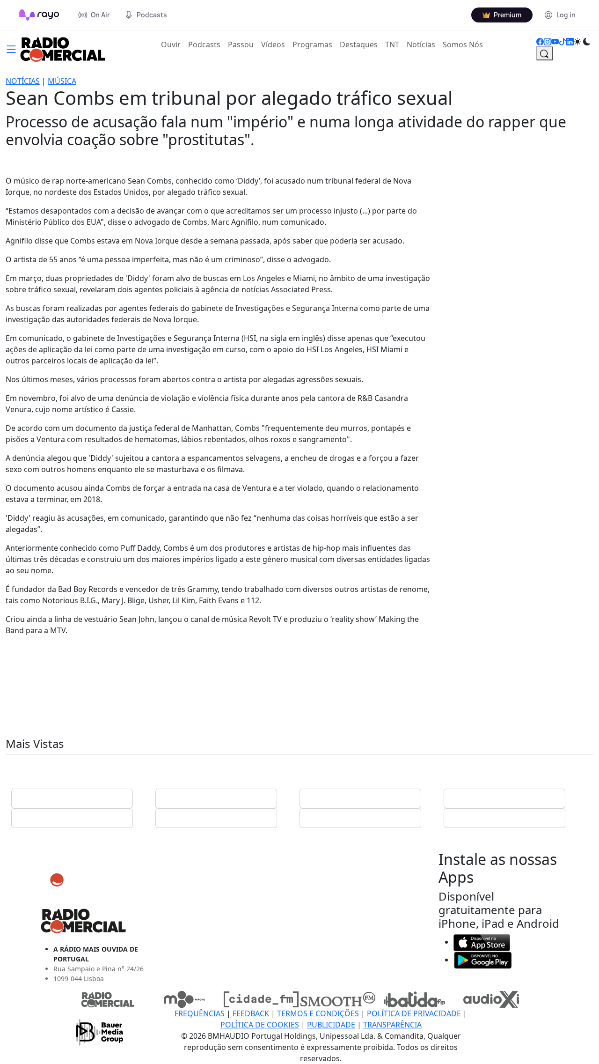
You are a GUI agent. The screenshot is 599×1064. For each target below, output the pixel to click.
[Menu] (11, 48)
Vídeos (273, 44)
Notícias (421, 44)
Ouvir (172, 44)
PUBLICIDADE (331, 1025)
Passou (241, 44)
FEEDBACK (251, 1013)
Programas (312, 44)
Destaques (359, 44)
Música (62, 81)
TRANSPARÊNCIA (392, 1025)
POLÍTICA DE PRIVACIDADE (414, 1013)
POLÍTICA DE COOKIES (259, 1025)
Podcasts (204, 44)
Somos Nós (463, 44)
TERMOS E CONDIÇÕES (318, 1013)
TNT (392, 44)
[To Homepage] (39, 15)
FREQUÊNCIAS (200, 1013)
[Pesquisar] (544, 53)
